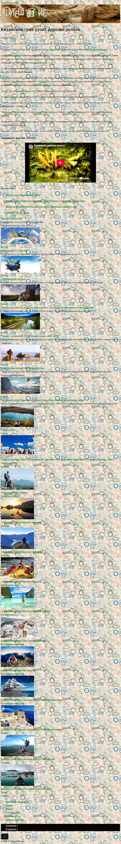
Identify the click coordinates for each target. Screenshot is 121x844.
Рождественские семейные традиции (18, 670)
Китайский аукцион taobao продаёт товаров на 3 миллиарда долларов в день (41, 206)
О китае (12, 37)
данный (52, 49)
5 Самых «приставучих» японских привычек (21, 522)
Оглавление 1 (12, 825)
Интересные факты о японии (14, 492)
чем (69, 131)
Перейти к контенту (10, 2)
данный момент (11, 96)
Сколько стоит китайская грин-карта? (23, 195)
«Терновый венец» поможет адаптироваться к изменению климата (32, 729)
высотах (32, 121)
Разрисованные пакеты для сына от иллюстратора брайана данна (31, 699)
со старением (45, 85)
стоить (18, 218)
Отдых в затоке (8, 429)
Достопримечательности (12, 644)
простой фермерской (85, 131)
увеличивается (100, 49)
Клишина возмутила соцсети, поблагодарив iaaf (23, 640)
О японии (5, 466)
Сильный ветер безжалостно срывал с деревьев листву (26, 788)
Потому (4, 91)
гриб (3, 218)
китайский (10, 218)
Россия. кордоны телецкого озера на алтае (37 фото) (25, 611)
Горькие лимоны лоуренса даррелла (17, 581)
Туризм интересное (10, 496)
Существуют (6, 78)
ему (76, 68)
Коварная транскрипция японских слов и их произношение (28, 759)
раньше (28, 91)
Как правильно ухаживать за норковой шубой (22, 551)
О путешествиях (8, 614)
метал (89, 49)
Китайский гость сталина (17, 212)
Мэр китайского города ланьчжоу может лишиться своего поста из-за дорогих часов (45, 200)
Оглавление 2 (12, 829)
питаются (39, 112)
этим (78, 112)
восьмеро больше (38, 62)
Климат (4, 733)
